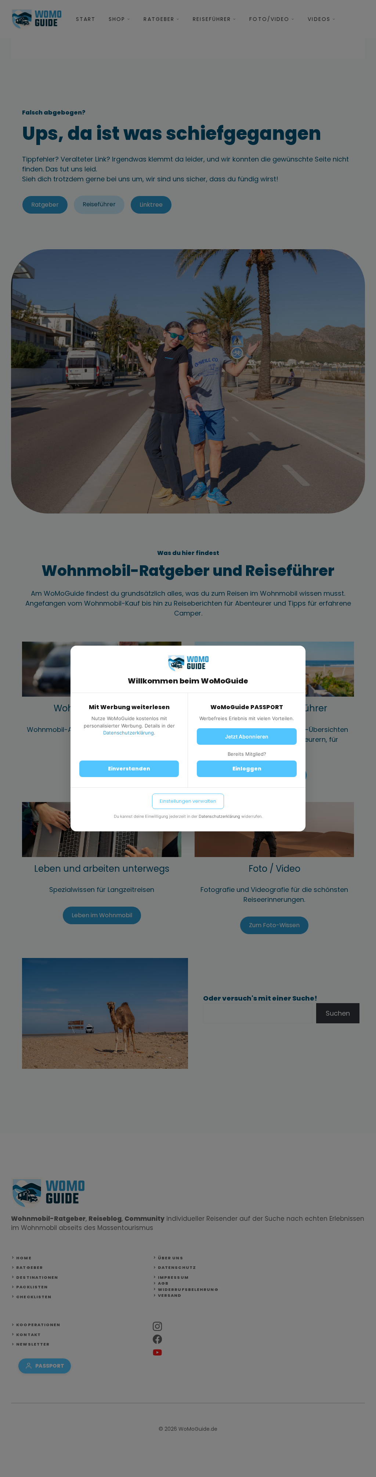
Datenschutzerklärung (128, 733)
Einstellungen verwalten (188, 801)
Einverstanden (129, 768)
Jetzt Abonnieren (246, 736)
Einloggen (246, 768)
